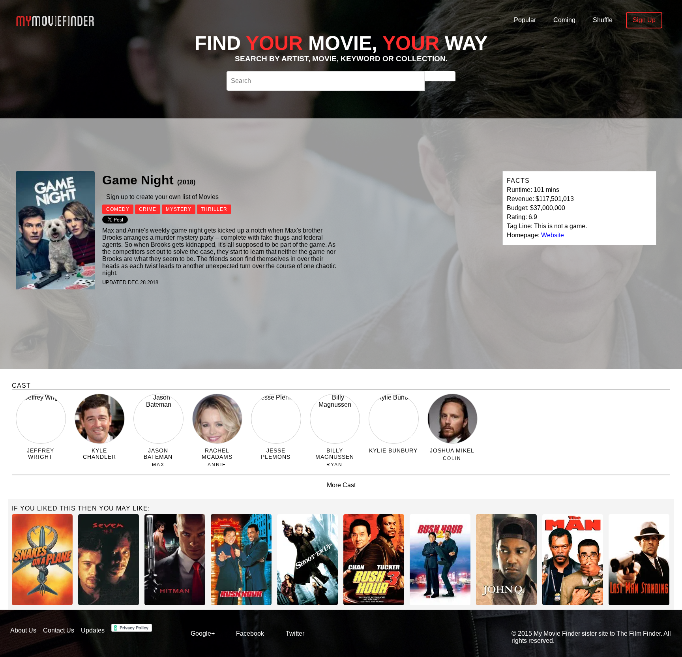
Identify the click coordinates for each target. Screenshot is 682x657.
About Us (23, 630)
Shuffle (603, 20)
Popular (525, 20)
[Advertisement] (285, 143)
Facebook (250, 633)
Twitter (295, 633)
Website (552, 235)
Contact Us (58, 630)
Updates (93, 630)
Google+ (203, 633)
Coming (564, 20)
